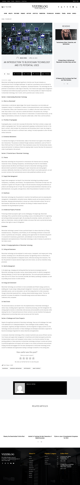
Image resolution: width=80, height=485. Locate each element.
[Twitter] (70, 7)
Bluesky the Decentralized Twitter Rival (14, 436)
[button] (76, 7)
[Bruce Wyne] (18, 58)
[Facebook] (59, 7)
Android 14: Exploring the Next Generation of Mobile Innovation (40, 437)
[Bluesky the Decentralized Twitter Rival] (14, 421)
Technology (8, 19)
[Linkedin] (61, 7)
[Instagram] (5, 463)
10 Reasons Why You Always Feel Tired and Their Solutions (66, 79)
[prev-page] (64, 84)
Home (3, 19)
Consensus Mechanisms (16, 368)
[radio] (20, 358)
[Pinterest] (64, 7)
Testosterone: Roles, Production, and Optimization (66, 43)
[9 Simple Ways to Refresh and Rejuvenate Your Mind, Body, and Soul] (66, 52)
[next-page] (67, 84)
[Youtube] (73, 7)
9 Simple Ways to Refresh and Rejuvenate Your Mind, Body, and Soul (66, 61)
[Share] (67, 7)
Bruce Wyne (23, 58)
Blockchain (5, 368)
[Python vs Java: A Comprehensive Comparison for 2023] (66, 421)
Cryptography (27, 368)
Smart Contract (36, 368)
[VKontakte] (11, 463)
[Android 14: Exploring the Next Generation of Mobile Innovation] (40, 421)
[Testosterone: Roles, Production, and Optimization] (66, 34)
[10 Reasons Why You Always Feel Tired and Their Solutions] (66, 70)
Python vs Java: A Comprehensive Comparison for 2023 (66, 437)
